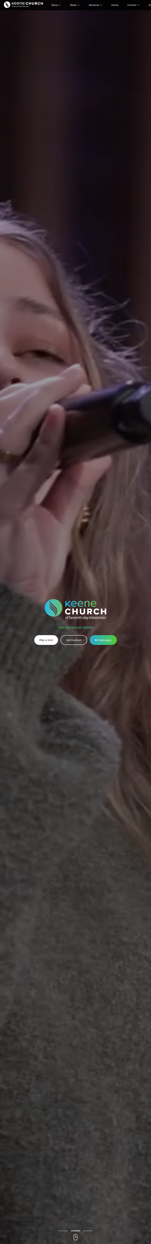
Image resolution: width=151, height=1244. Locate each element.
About (54, 5)
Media (73, 5)
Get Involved (74, 640)
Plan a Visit (46, 640)
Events (114, 5)
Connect (131, 5)
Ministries (94, 5)
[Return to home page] (23, 4)
